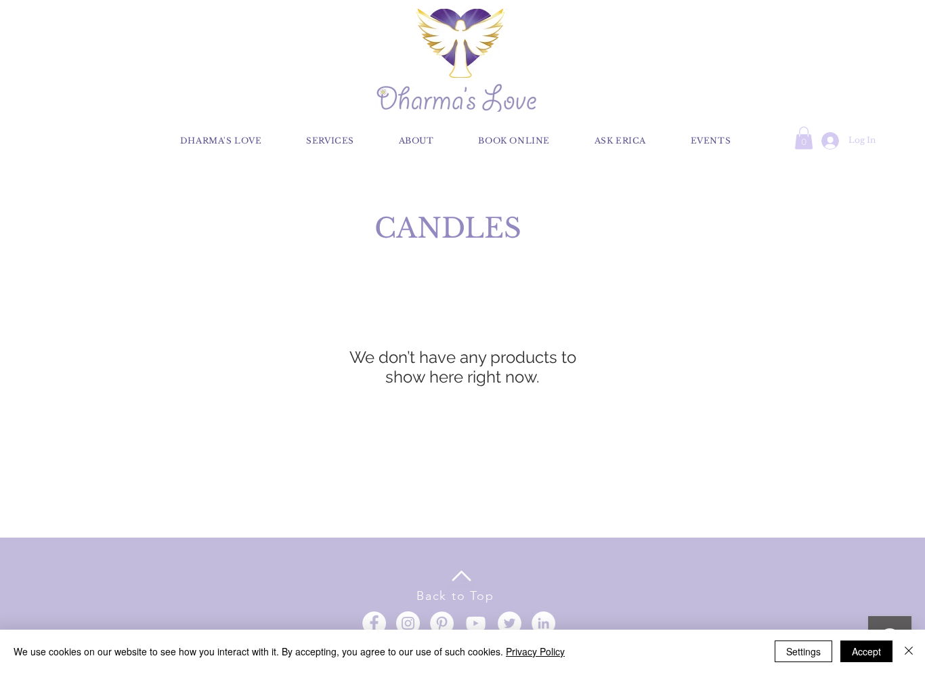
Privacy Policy (535, 651)
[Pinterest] (442, 623)
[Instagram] (408, 623)
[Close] (909, 651)
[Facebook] (374, 623)
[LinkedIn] (543, 623)
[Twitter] (509, 623)
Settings (803, 651)
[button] (803, 138)
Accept (866, 651)
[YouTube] (476, 623)
